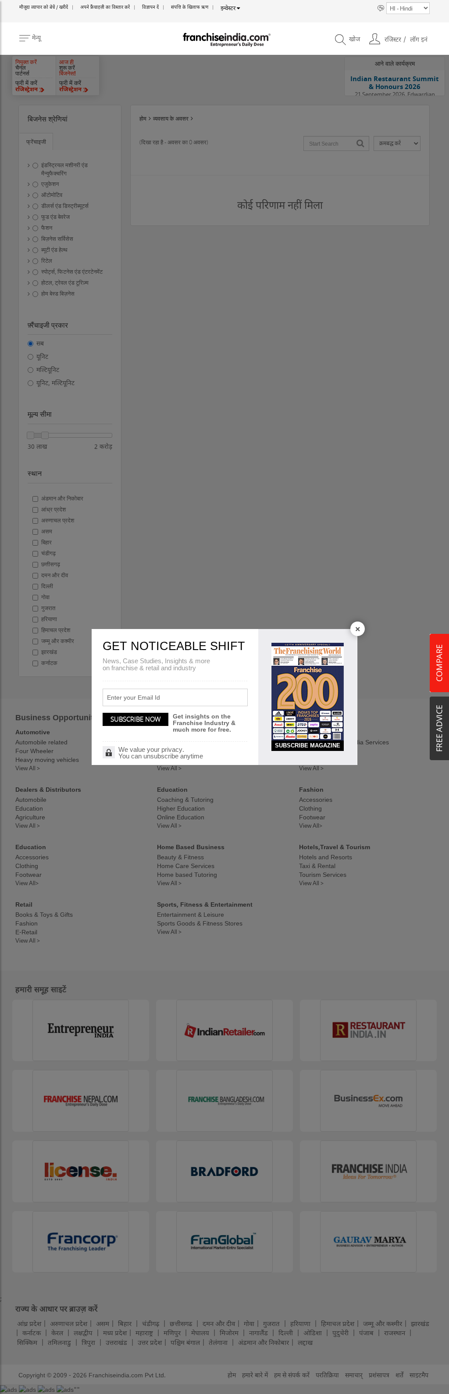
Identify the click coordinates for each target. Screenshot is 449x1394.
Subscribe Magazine (307, 745)
